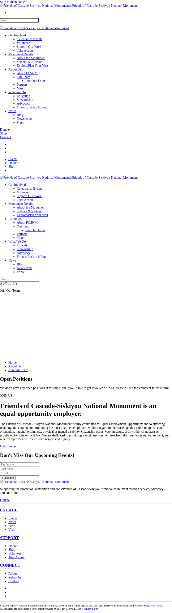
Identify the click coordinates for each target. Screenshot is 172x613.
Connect (5, 137)
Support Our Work (29, 46)
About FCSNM (27, 73)
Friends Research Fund (32, 107)
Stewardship (25, 99)
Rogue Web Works (152, 605)
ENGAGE (9, 510)
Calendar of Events (29, 39)
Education (23, 96)
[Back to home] (69, 5)
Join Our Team (35, 80)
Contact (13, 581)
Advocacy (23, 103)
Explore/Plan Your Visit (32, 65)
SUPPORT (9, 538)
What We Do (17, 92)
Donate (5, 129)
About (12, 573)
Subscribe (8, 477)
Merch (21, 88)
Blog (20, 115)
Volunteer (23, 43)
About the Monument (31, 58)
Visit (11, 529)
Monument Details (20, 54)
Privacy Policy (91, 608)
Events (12, 159)
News (12, 111)
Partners (22, 84)
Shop (3, 133)
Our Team (23, 77)
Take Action (25, 50)
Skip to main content (13, 2)
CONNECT (10, 565)
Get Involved (17, 35)
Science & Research (30, 62)
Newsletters (24, 118)
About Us (14, 69)
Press (20, 122)
